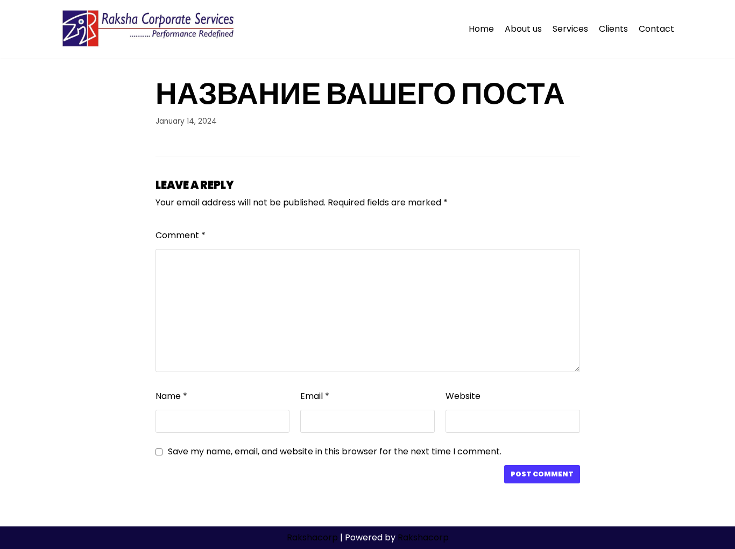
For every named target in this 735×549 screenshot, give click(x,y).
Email (314, 396)
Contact (656, 29)
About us (523, 29)
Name (171, 396)
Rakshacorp (312, 537)
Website (463, 396)
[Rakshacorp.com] (149, 29)
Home (481, 29)
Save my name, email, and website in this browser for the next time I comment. (334, 451)
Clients (613, 29)
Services (570, 29)
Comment (181, 235)
